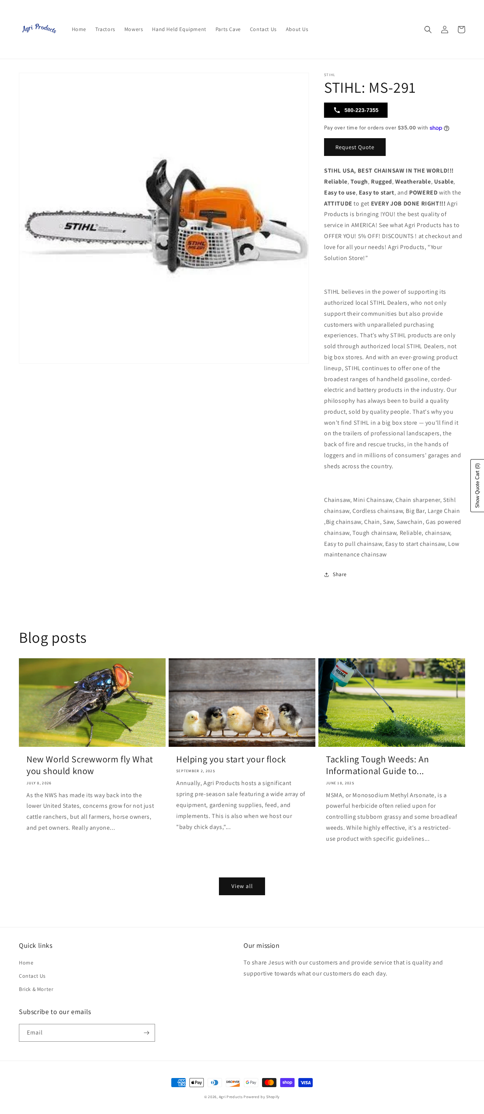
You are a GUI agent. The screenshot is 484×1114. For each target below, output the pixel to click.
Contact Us (32, 975)
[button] (428, 29)
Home (26, 962)
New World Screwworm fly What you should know (89, 765)
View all (242, 886)
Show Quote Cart (477, 485)
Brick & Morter (36, 989)
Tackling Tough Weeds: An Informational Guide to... (377, 765)
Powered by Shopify (262, 1096)
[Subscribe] (146, 1033)
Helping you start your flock (231, 759)
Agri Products (231, 1096)
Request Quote (354, 147)
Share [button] (340, 574)
